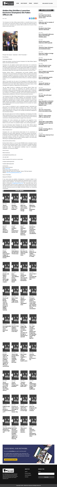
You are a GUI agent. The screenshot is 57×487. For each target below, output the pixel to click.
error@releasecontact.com (17, 183)
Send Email (7, 168)
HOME (17, 3)
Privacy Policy (28, 473)
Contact (26, 476)
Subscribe (46, 477)
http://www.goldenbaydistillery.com (13, 172)
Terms (26, 471)
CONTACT (36, 3)
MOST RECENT (24, 3)
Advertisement (28, 475)
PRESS (30, 3)
